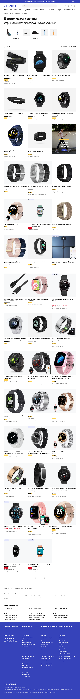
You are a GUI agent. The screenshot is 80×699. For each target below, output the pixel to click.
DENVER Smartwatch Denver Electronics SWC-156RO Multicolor (40, 527)
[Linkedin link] (16, 641)
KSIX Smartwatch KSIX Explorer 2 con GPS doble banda (39, 377)
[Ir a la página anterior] (35, 577)
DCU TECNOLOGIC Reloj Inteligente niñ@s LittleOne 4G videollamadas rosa (62, 377)
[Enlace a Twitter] (8, 641)
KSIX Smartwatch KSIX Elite (35, 415)
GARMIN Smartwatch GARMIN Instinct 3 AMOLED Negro (14, 377)
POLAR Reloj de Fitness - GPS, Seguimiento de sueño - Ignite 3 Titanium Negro (64, 489)
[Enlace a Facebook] (5, 641)
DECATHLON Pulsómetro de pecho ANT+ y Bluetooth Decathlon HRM (14, 114)
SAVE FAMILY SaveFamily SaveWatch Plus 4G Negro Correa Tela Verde (39, 225)
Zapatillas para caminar (9, 611)
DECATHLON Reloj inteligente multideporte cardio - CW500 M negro (39, 339)
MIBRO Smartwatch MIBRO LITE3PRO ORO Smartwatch (63, 527)
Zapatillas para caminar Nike (59, 610)
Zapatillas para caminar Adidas (11, 613)
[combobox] (72, 46)
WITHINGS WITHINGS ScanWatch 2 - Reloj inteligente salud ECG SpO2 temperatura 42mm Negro (38, 452)
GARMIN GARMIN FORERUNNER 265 (61, 75)
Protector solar (53, 37)
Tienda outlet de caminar (9, 619)
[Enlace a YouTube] (11, 641)
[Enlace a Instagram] (13, 641)
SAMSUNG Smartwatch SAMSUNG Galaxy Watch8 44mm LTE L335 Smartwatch (14, 452)
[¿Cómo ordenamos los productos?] (59, 46)
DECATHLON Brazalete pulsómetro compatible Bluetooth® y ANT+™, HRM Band (40, 150)
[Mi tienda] (65, 5)
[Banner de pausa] (73, 1)
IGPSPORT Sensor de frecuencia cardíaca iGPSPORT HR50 (38, 489)
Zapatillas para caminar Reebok (11, 617)
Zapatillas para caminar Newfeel (35, 613)
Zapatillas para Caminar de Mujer (11, 610)
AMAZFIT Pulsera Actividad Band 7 (37, 261)
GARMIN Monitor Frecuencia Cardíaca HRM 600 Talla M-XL (16, 76)
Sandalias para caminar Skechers (60, 615)
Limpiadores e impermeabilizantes (17, 38)
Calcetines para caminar (34, 611)
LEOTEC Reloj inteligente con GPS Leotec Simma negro (62, 114)
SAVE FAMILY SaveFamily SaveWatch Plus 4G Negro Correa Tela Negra (15, 565)
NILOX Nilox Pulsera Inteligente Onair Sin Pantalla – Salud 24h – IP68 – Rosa (14, 261)
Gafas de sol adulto (26, 37)
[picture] (16, 62)
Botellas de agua (44, 37)
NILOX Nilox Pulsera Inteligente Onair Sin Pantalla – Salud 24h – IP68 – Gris (38, 187)
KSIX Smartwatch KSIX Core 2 (11, 224)
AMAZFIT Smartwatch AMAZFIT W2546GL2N (15, 526)
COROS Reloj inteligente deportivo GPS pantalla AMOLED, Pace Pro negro (38, 114)
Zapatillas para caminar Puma (59, 611)
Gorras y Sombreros (35, 38)
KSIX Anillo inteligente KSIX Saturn (61, 338)
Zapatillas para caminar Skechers (36, 617)
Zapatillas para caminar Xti (59, 613)
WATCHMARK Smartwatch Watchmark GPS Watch (63, 300)
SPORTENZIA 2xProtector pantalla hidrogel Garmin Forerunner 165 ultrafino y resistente (15, 339)
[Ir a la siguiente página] (44, 577)
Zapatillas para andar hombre (35, 608)
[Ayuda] (68, 5)
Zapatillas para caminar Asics (10, 615)
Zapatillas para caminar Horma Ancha (37, 615)
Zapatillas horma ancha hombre (60, 608)
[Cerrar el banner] (75, 1)
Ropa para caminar (8, 608)
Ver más (64, 150)
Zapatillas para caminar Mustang (60, 617)
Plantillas (8, 37)
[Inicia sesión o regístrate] (71, 5)
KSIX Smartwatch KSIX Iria (59, 415)
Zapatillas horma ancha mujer (35, 610)
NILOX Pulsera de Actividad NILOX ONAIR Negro (15, 186)
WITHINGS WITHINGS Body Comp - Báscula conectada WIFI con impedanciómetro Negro (63, 261)
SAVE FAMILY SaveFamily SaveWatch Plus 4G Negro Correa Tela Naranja (39, 565)
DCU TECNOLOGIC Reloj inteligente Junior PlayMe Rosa (38, 300)
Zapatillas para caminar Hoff (34, 619)
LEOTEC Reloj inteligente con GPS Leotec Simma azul (14, 150)
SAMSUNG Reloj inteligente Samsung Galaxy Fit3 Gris (15, 415)
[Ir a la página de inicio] (10, 6)
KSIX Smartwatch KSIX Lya (59, 451)
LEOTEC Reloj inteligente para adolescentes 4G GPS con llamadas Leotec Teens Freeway (39, 76)
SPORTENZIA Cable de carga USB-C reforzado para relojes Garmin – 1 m (15, 300)
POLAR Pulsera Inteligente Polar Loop (61, 186)
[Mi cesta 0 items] (74, 5)
